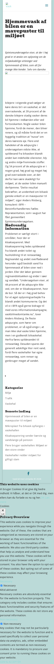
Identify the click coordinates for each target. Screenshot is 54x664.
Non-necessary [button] (9, 619)
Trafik (8, 398)
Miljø (8, 392)
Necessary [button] (6, 581)
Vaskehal (10, 403)
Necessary (9, 585)
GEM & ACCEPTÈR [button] (10, 661)
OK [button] (42, 497)
